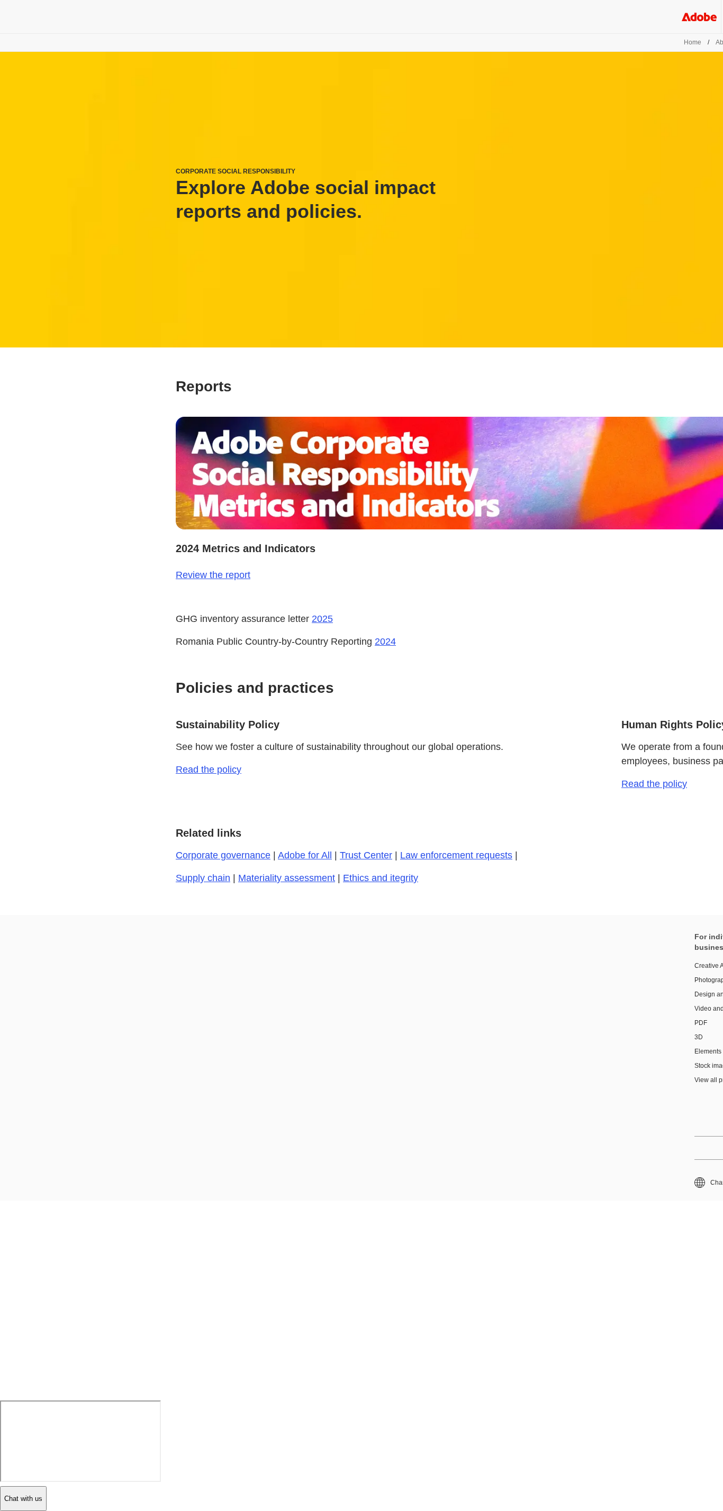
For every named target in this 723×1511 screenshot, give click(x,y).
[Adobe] (699, 16)
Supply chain (203, 878)
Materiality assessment (286, 878)
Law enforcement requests (456, 855)
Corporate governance (223, 855)
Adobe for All (305, 855)
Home (692, 42)
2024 (385, 641)
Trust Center (366, 855)
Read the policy (208, 769)
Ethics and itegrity (380, 878)
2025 (322, 618)
